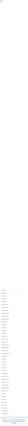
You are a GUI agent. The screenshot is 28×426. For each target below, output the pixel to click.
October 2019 (4, 350)
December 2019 (5, 345)
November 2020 (5, 313)
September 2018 (5, 388)
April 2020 (3, 333)
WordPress (10, 421)
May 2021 (3, 296)
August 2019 (4, 356)
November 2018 (5, 382)
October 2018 (4, 385)
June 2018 (3, 396)
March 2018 (4, 405)
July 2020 (3, 324)
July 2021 (3, 290)
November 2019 (5, 347)
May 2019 (3, 365)
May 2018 (3, 399)
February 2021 (4, 304)
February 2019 (4, 373)
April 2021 (3, 299)
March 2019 (4, 370)
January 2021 (4, 307)
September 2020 (5, 319)
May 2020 (3, 330)
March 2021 (4, 301)
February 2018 (4, 408)
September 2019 (5, 353)
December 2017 (5, 413)
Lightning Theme (16, 421)
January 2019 (4, 376)
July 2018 (3, 393)
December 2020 (5, 310)
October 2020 (4, 316)
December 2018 (5, 379)
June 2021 (3, 293)
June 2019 (3, 362)
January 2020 (4, 342)
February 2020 (4, 339)
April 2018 (3, 402)
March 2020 (4, 336)
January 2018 (4, 411)
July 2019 (3, 359)
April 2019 (3, 367)
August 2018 (4, 390)
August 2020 (4, 322)
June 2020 (3, 327)
